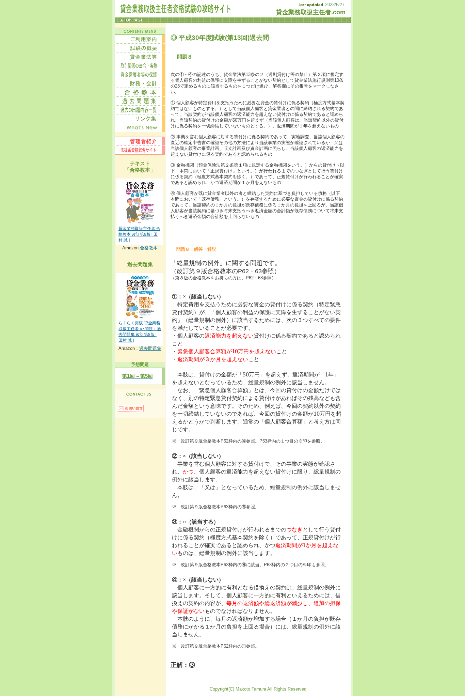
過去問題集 (150, 348)
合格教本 (149, 247)
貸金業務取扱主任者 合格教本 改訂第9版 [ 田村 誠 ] (139, 234)
